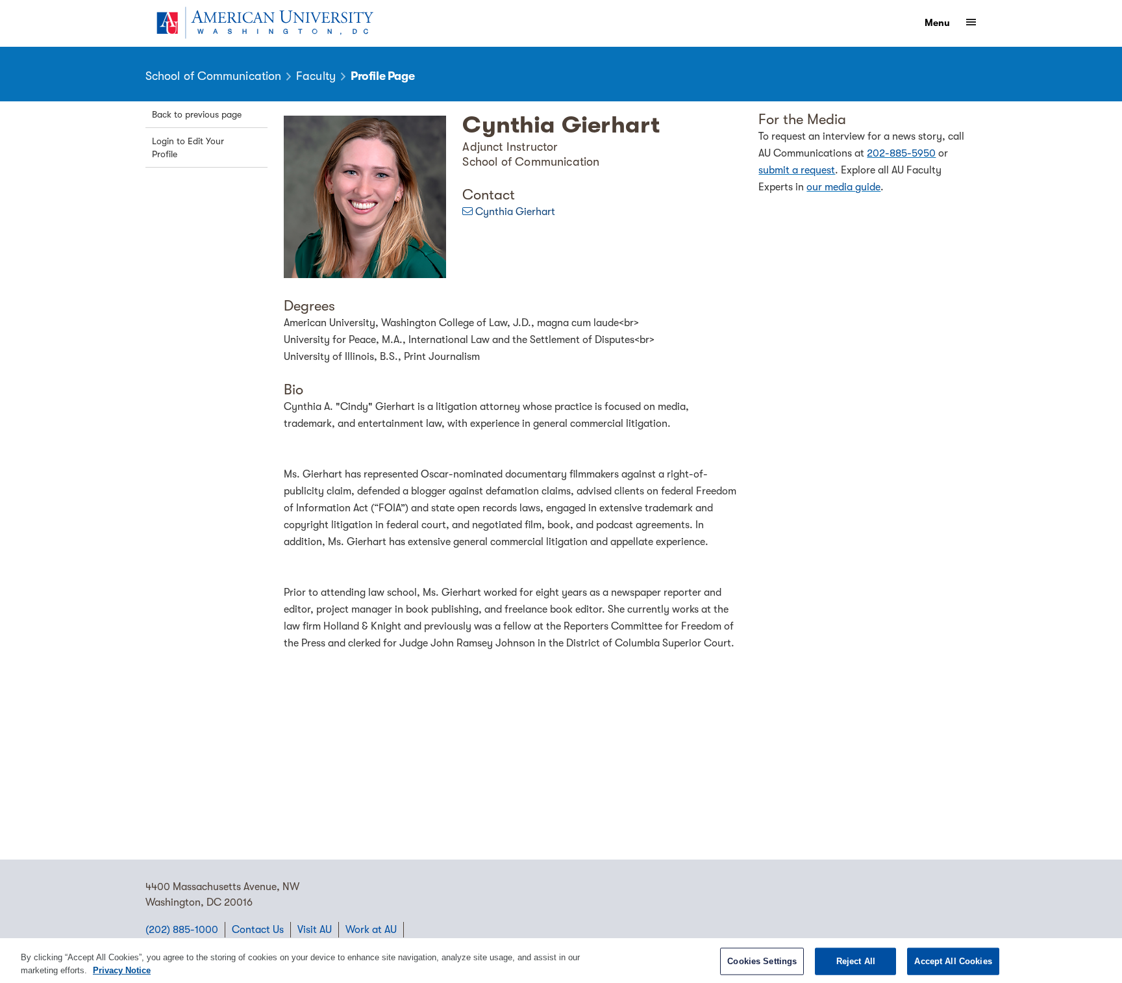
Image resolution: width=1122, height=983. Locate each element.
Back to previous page (197, 114)
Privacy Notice (122, 970)
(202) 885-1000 (181, 930)
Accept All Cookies (952, 961)
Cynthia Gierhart (515, 212)
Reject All (855, 961)
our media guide (843, 187)
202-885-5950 (901, 153)
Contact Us (258, 930)
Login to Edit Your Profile (188, 147)
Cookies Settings (762, 961)
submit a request (796, 170)
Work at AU (371, 930)
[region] (561, 960)
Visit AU (314, 930)
